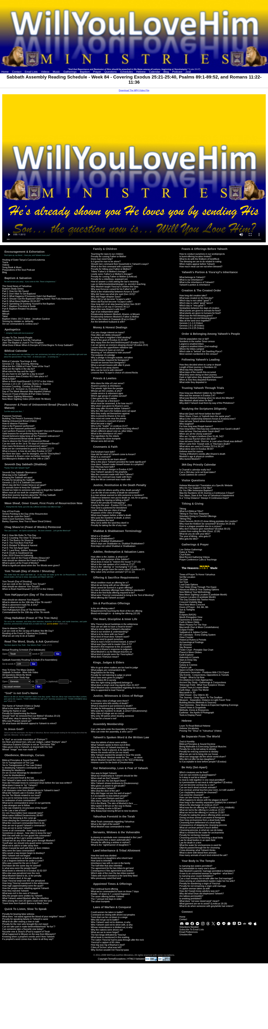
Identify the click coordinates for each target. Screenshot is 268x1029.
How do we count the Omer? (16, 516)
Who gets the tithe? (188, 539)
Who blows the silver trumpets (105, 438)
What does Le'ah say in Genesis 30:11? (110, 306)
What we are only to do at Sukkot (18, 636)
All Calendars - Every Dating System (197, 635)
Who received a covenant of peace (108, 421)
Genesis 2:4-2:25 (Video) (191, 328)
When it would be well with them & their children (26, 848)
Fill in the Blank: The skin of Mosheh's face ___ (114, 803)
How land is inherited (101, 860)
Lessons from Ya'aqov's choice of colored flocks (114, 372)
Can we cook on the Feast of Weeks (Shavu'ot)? (26, 558)
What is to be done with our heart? (108, 634)
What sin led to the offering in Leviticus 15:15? (202, 810)
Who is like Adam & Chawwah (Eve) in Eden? (113, 319)
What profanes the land (102, 520)
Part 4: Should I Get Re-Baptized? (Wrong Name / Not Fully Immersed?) (37, 299)
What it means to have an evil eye (107, 350)
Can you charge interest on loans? (108, 332)
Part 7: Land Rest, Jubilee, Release (19, 550)
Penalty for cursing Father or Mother (108, 256)
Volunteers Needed (188, 927)
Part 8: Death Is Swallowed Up (17, 553)
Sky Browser (185, 647)
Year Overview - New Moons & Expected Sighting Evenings (208, 705)
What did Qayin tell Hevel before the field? (200, 414)
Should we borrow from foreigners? (108, 362)
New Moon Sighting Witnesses (17, 396)
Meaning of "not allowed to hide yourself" (111, 352)
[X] (213, 923)
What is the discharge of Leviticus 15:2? (199, 805)
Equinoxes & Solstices (190, 620)
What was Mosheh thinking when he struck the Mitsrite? (206, 398)
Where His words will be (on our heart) (110, 752)
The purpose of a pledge (103, 355)
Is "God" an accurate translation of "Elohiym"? (24, 739)
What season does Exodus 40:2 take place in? (25, 376)
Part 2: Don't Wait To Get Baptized (19, 294)
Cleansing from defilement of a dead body (200, 822)
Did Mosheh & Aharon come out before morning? (26, 456)
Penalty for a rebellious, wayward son (109, 279)
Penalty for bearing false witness (18, 914)
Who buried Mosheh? (190, 459)
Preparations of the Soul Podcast (18, 270)
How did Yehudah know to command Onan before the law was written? (37, 783)
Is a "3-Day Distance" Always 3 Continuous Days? (204, 498)
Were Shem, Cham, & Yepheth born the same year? (204, 416)
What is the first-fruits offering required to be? (113, 592)
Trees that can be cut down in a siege (109, 917)
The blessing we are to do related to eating (200, 261)
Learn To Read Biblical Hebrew (194, 726)
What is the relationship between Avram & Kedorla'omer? (207, 419)
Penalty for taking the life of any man (109, 525)
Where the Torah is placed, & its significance (113, 750)
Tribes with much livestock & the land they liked (114, 876)
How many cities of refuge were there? (110, 701)
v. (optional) (52, 681)
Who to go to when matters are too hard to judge (114, 667)
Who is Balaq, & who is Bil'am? (106, 808)
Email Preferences (188, 932)
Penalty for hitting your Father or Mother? (111, 269)
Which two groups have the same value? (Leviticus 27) (118, 569)
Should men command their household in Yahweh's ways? (120, 264)
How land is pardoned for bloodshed (109, 508)
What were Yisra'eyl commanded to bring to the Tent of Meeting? (122, 595)
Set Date (183, 579)
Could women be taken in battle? (107, 912)
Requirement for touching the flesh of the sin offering (116, 611)
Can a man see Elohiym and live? (107, 798)
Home (5, 71)
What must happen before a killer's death (111, 515)
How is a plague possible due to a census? (200, 526)
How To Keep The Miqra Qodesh (18, 670)
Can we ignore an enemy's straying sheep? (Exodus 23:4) (119, 345)
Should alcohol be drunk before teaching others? (115, 428)
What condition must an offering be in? (110, 582)
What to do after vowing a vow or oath (20, 921)
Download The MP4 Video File (134, 90)
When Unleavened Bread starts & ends (21, 438)
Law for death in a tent (190, 842)
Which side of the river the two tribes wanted (112, 873)
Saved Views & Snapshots (192, 707)
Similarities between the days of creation (199, 308)
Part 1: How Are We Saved (15, 291)
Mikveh (5, 311)
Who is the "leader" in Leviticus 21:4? (109, 426)
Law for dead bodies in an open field (197, 840)
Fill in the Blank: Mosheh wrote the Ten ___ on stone (117, 757)
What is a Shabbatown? (102, 538)
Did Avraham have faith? (103, 452)
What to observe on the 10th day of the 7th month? (27, 602)
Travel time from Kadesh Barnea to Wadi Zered (25, 903)
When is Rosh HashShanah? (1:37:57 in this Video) (27, 381)
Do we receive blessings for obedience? (22, 773)
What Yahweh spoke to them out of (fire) (110, 745)
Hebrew (141, 71)
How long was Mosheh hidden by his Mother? (201, 393)
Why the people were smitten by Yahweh (22, 896)
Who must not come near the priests (108, 418)
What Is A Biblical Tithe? (191, 511)
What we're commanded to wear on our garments (26, 803)
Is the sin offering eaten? (103, 608)
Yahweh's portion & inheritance (194, 285)
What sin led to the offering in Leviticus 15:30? (202, 812)
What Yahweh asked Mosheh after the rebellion (25, 898)
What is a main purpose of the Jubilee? (110, 559)
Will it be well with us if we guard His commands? (26, 835)
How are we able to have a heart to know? (111, 626)
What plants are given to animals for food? (200, 310)
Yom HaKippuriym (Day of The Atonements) (23, 610)
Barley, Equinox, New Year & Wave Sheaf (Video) (26, 521)
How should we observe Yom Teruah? (21, 586)
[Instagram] (202, 923)
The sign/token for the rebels (105, 436)
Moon (182, 612)
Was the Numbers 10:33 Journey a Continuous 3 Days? (206, 493)
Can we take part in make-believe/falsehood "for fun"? (28, 926)
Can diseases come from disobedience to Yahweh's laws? (31, 790)
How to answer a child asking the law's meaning (114, 281)
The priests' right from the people (107, 388)
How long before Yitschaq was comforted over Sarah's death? (209, 429)
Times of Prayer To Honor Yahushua (197, 574)
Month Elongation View (190, 617)
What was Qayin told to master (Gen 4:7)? (111, 644)
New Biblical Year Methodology (194, 592)
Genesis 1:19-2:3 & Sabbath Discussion (22, 482)
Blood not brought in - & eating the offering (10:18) (115, 613)
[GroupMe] (234, 923)
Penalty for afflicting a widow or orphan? (110, 842)
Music (56, 71)
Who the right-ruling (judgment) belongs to (111, 682)
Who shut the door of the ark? (105, 791)
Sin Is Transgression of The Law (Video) (22, 765)
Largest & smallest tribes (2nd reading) (198, 346)
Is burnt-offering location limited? (195, 256)
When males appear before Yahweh (197, 264)
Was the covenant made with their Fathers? (112, 474)
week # (35, 654)
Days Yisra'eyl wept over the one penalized (23, 881)
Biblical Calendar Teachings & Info (19, 361)
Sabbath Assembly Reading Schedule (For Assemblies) (29, 660)
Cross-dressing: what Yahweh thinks (197, 850)
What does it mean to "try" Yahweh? (20, 785)
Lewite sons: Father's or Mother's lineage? (111, 274)
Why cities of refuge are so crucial (107, 713)
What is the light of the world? (105, 824)
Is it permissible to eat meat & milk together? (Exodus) (205, 782)
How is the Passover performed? (18, 426)
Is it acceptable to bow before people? (109, 796)
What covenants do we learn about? (108, 459)
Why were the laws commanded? (18, 850)
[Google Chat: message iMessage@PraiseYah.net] (239, 923)
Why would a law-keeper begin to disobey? (23, 853)
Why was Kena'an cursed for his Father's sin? (113, 289)
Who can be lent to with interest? (107, 370)
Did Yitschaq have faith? (103, 467)
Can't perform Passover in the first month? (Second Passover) (32, 431)
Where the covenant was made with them (111, 477)
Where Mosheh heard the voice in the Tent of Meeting (117, 760)
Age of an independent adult (105, 312)
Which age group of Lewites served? (109, 396)
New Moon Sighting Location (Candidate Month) (203, 594)
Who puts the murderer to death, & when (111, 518)
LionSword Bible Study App (15, 677)
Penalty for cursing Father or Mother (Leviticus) (114, 276)
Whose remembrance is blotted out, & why (111, 927)
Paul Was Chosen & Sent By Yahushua (21, 340)
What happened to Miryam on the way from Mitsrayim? (29, 934)
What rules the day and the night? (18, 371)
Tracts (5, 262)
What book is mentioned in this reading (110, 937)
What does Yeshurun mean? (105, 657)
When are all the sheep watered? (195, 434)
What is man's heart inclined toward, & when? (113, 642)
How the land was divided (103, 855)
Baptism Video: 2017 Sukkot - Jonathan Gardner (26, 319)
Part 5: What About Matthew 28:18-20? (21, 301)
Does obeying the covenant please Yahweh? (24, 820)
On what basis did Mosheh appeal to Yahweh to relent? (29, 723)
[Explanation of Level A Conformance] (164, 959)
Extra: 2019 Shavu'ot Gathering (17, 555)
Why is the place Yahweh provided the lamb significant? (118, 462)
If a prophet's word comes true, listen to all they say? (27, 939)
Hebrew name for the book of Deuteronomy (112, 762)
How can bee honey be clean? (194, 797)
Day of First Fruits (11, 511)
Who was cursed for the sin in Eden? (20, 863)
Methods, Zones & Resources (194, 710)
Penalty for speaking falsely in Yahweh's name (25, 919)
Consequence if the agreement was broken (112, 870)
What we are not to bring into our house (198, 754)
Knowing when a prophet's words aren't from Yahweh (28, 936)
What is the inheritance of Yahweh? (196, 282)
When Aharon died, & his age (16, 878)
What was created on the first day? (196, 298)
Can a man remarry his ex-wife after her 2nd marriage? (206, 878)
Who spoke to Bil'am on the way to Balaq (111, 806)
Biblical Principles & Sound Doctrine (20, 760)
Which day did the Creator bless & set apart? (24, 485)
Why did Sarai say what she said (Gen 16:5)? (113, 294)
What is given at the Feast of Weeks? (20, 563)
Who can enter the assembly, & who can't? (112, 731)
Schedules (126, 71)
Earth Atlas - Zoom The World (194, 690)
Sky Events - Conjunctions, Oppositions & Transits (204, 675)
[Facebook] (192, 923)
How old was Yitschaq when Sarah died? (199, 431)
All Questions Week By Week (16, 675)
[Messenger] (197, 923)
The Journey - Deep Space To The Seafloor (200, 697)
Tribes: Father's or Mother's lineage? (109, 271)
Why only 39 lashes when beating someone (112, 716)
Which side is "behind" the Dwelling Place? (200, 351)
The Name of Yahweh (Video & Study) (21, 706)
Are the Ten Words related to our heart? (21, 795)
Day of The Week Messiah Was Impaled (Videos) (26, 391)
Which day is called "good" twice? (196, 303)
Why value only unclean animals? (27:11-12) (113, 572)
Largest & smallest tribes (191, 344)
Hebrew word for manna (191, 451)
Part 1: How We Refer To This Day (19, 535)
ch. (33, 681)
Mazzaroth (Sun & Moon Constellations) (199, 627)
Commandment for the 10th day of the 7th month (26, 612)
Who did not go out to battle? (105, 920)
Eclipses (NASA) (187, 614)
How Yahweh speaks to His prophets (109, 472)
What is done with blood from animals (197, 853)
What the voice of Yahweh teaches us (109, 747)
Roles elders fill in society (103, 680)
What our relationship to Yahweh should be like (114, 776)
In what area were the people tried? (19, 868)
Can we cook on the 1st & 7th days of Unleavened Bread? (30, 443)
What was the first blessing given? (196, 315)
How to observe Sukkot (13, 628)
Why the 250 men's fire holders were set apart (113, 411)
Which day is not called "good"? (195, 300)
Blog (166, 71)
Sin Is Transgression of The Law (18, 763)
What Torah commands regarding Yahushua (112, 821)
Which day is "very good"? (192, 305)
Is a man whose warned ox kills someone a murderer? (117, 495)
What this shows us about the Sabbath (21, 497)
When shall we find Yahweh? (105, 778)
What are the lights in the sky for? (18, 369)
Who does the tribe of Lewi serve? (107, 383)
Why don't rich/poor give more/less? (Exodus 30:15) (204, 529)
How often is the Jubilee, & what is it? (109, 557)
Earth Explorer (186, 655)
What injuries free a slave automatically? (111, 840)
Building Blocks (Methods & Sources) (197, 702)
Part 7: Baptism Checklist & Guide (19, 306)
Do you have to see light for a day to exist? (23, 374)
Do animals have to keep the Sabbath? (21, 487)
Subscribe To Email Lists (191, 929)
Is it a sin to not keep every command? (21, 798)
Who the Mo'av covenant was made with (111, 479)
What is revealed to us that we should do (22, 858)
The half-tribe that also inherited (106, 865)
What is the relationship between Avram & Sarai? (115, 291)
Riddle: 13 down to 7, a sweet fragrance (110, 894)
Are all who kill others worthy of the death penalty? (115, 490)
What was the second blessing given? (198, 318)
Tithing (182, 509)
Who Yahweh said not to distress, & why (110, 922)
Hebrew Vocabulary (189, 728)
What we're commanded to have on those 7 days (115, 891)
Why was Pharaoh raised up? (16, 721)
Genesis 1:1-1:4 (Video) (191, 323)
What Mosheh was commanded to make (110, 826)
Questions (110, 71)
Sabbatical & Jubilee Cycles (193, 632)
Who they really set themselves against (110, 413)
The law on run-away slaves (105, 367)
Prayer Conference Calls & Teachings (198, 559)
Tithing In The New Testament (194, 514)
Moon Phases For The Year (193, 625)
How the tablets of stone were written (109, 742)
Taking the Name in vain (14, 711)
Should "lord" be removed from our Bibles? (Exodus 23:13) (31, 716)
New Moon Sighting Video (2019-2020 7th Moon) (26, 399)
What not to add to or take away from (20, 845)
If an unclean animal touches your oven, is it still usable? (207, 790)
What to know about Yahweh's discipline (111, 629)
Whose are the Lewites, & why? (106, 391)
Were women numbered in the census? (198, 354)
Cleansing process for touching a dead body (201, 837)
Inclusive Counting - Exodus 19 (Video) (21, 386)
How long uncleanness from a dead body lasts (202, 820)
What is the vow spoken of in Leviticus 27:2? (113, 564)
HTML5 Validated (136, 959)
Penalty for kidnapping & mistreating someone (113, 708)
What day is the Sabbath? (15, 475)
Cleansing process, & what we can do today (201, 830)
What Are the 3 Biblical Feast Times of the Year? (26, 366)
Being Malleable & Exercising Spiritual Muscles (202, 746)
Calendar (154, 71)
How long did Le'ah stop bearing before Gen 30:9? (116, 304)
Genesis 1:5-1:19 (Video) (191, 325)
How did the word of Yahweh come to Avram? (113, 454)
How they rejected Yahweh (15, 891)
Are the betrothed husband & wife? (108, 322)
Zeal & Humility (187, 741)
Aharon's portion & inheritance (106, 386)
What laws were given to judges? (107, 677)
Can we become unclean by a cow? (197, 785)
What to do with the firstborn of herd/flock (199, 259)
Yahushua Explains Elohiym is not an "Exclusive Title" (29, 744)
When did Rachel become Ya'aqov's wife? (111, 301)
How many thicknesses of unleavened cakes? (24, 446)
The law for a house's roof (103, 718)
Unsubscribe (185, 934)
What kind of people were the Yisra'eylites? (112, 654)
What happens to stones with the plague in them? (203, 800)
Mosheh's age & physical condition (196, 456)
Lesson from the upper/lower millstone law (111, 347)
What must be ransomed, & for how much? (112, 403)
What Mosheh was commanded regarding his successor (118, 687)
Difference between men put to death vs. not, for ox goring (119, 498)
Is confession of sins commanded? (19, 800)
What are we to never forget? (105, 932)
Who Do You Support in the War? (195, 488)
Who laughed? (186, 424)
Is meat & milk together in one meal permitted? (202, 780)
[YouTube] (187, 923)
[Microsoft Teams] (250, 923)
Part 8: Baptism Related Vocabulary (19, 309)
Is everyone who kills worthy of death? (109, 703)
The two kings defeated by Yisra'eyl (108, 935)
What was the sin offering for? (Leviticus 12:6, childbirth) (206, 807)
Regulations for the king (102, 672)
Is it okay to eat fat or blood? (193, 777)
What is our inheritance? (191, 280)
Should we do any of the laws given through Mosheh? (28, 840)
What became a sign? (101, 423)
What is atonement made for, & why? (20, 605)
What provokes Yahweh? (103, 788)
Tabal (5, 316)
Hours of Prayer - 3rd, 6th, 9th (193, 607)
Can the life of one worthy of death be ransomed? (115, 492)
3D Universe (185, 645)
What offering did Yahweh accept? (108, 597)
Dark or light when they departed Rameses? (201, 377)
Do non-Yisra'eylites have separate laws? (22, 813)
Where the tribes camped (191, 349)
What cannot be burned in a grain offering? (112, 587)
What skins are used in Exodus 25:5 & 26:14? (201, 446)
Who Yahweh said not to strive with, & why (112, 925)
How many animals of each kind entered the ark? (203, 855)
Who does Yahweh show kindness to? (110, 801)
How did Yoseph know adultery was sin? (199, 891)
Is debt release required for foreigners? (110, 360)
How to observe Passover (15, 423)
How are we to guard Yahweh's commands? (24, 825)
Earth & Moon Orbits (189, 622)
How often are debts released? (106, 335)
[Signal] (229, 923)
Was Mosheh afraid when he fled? (196, 400)
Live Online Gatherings (190, 549)
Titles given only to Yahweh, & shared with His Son (27, 747)
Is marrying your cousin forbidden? (196, 876)
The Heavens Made (199, 568)
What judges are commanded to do (108, 670)
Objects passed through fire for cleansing (199, 847)
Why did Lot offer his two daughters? (197, 759)
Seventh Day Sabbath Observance (19, 472)
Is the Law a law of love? (14, 810)
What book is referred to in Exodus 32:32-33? (24, 870)
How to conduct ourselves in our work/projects (202, 254)
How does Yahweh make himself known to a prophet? (117, 464)
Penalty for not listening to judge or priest (111, 675)
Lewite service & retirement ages (107, 393)
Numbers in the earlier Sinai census (197, 341)
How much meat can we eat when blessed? (200, 266)
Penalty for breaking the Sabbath (18, 480)
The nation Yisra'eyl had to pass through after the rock (117, 940)
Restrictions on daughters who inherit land (111, 858)
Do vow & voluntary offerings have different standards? (118, 590)
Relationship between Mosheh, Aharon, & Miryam (115, 314)
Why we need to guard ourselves (107, 639)
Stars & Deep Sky (188, 660)
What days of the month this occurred (197, 372)
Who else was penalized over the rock (21, 873)
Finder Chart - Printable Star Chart (196, 650)
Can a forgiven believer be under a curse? (23, 860)
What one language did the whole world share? (202, 756)
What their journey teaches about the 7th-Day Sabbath (29, 495)
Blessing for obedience (13, 770)
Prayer (97, 71)
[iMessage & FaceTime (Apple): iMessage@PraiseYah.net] (255, 923)
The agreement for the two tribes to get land (112, 868)
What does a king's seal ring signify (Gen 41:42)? (115, 685)
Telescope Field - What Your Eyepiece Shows (202, 685)
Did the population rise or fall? (194, 339)
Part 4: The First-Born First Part (17, 543)
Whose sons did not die (102, 441)
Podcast (177, 71)
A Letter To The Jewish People (17, 337)
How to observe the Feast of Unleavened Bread (25, 441)
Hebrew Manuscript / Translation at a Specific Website (206, 485)
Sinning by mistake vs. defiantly (17, 321)
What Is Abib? (9, 379)
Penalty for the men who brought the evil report (25, 924)
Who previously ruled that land (106, 878)
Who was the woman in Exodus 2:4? (197, 395)
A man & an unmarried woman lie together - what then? (206, 873)
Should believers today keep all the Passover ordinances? (31, 436)
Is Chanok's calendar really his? (195, 469)
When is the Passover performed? (19, 428)
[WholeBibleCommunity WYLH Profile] (244, 923)
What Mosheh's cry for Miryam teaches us (111, 652)
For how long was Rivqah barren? (196, 426)
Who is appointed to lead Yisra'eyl (107, 690)
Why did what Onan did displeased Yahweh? (201, 893)
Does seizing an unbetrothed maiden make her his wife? (207, 881)
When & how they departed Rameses (197, 380)
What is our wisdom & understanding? (109, 632)
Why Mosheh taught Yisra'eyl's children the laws (114, 286)
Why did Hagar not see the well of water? (111, 793)
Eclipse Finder (186, 630)
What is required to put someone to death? (112, 706)
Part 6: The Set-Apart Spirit (15, 548)
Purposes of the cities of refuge (106, 513)
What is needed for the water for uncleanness (201, 832)
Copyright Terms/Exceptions (112, 959)
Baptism (85, 71)
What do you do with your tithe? (194, 534)
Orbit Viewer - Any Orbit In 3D (193, 695)
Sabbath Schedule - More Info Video (20, 672)
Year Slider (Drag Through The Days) (197, 587)
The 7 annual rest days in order (106, 899)
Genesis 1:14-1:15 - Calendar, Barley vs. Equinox (26, 384)
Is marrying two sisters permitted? (195, 866)
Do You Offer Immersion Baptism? (196, 490)
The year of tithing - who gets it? (195, 536)
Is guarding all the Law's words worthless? (23, 838)
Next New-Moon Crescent (192, 604)
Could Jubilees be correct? (192, 475)
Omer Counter (186, 637)
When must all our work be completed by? (23, 492)
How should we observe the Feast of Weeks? (24, 560)
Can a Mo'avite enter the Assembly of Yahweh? (114, 729)
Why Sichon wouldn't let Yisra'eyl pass (110, 950)
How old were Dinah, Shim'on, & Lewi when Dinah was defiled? (210, 441)
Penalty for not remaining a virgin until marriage (202, 886)
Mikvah (5, 314)
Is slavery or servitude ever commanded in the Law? (116, 837)
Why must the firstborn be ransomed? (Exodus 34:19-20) (207, 524)
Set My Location (187, 577)
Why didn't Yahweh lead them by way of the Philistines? (206, 403)
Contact (16, 71)
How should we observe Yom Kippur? (21, 600)
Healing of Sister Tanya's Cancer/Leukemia (23, 260)
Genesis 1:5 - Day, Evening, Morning (20, 364)
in (70, 681)
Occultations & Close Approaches (196, 680)
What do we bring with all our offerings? (110, 585)
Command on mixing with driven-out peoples (113, 915)
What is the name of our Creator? (18, 708)
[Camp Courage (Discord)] (181, 923)
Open (5, 654)
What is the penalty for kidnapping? (108, 503)
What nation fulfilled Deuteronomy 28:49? (22, 815)
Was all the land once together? (194, 320)
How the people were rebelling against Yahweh (25, 888)
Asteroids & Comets (189, 657)
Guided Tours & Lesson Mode (194, 687)
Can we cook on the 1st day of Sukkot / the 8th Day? (28, 631)
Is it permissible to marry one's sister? (197, 868)
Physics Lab (185, 667)
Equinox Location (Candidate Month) (197, 597)
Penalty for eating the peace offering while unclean (204, 815)
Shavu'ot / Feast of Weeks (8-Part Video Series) (25, 394)
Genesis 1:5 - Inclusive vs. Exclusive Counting (25, 389)
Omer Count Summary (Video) (17, 519)
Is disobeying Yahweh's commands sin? (22, 768)
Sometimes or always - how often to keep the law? (27, 833)
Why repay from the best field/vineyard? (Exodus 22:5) (117, 342)
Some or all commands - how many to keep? (24, 830)
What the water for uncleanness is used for (200, 845)
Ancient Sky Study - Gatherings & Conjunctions (202, 682)
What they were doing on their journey (198, 375)
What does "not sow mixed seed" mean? (199, 901)
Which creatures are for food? (193, 772)
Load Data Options (188, 584)
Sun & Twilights (187, 609)
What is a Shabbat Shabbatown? (107, 541)
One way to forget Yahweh (104, 773)
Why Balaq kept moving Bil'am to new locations (114, 811)
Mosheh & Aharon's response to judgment (111, 649)
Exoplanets (185, 662)
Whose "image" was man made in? (19, 749)
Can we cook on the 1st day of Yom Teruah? (24, 584)
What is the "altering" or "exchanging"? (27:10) (114, 567)
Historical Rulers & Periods (192, 640)
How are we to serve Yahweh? (17, 828)
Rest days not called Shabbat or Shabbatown (113, 546)
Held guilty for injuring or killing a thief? (110, 500)
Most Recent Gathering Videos (194, 557)
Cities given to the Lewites (104, 398)
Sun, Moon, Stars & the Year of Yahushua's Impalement (206, 495)
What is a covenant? (101, 457)
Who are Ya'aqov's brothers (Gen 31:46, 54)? (201, 436)
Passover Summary (12, 416)
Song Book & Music (12, 267)
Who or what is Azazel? (13, 607)
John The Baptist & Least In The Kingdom (22, 342)
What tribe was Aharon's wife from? (108, 309)
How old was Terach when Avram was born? (201, 421)
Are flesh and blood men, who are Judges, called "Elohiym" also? (34, 742)
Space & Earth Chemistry (191, 670)
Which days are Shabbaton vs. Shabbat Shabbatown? (117, 543)
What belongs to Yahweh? (192, 277)
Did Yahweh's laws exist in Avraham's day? (23, 780)
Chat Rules (185, 554)
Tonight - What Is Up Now (191, 677)
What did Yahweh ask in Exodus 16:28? (22, 793)
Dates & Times (186, 552)
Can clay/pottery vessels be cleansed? (198, 792)
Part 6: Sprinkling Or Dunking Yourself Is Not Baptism (28, 304)
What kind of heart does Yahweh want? (110, 637)
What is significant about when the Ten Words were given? (31, 565)
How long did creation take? (193, 295)
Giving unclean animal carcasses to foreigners (202, 817)
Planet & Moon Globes (190, 652)
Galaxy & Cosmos (188, 665)
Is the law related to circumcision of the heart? (24, 808)
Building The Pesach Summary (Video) (21, 418)
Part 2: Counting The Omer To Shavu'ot (21, 538)
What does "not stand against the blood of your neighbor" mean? (34, 916)
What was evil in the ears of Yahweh (20, 893)
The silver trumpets (100, 901)
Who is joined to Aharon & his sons (108, 416)
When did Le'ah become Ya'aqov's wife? (111, 299)
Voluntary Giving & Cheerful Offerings (197, 516)
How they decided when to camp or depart (200, 364)
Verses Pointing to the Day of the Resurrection (25, 514)
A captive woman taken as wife (194, 888)
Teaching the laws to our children (107, 254)
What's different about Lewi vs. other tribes (111, 431)
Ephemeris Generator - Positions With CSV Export (204, 672)
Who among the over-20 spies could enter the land (27, 901)
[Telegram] (218, 923)
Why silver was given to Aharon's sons (110, 406)
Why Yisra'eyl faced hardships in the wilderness (114, 624)
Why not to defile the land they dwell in (110, 523)
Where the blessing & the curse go (19, 818)
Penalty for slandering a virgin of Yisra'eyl (199, 883)
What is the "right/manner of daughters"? (111, 845)
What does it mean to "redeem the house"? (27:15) (116, 562)
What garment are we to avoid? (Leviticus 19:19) (203, 903)
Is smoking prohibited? (190, 898)
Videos (45, 71)
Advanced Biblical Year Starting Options (199, 589)
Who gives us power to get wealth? (108, 786)
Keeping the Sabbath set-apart (17, 477)
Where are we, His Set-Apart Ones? (108, 781)
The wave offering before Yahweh (107, 896)
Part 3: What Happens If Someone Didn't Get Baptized (29, 296)
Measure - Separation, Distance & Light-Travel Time (204, 700)
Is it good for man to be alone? (106, 261)
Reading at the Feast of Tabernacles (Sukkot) (24, 633)
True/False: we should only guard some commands (27, 843)
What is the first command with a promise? (111, 266)
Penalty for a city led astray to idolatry (197, 749)
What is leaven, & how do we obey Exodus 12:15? (27, 451)
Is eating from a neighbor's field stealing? (111, 337)
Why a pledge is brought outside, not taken (112, 357)
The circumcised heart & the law (18, 778)
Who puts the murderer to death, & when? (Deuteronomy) (119, 711)
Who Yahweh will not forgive (16, 855)
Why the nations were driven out (107, 930)
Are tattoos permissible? (191, 896)
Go (57, 654)
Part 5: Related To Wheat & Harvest (19, 545)
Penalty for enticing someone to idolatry (198, 751)
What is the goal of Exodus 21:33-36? (109, 340)
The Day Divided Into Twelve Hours (197, 599)
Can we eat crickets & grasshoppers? (197, 775)
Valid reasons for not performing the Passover (24, 433)
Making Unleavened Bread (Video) (19, 421)
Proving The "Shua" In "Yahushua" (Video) (200, 731)
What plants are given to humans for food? (200, 313)
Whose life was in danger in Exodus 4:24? (111, 469)
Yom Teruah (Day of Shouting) (17, 581)
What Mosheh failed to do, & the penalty (21, 876)
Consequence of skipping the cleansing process (203, 825)
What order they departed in (193, 382)
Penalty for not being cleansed (194, 835)
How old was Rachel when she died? (197, 439)
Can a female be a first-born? (105, 401)
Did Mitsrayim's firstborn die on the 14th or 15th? (26, 458)
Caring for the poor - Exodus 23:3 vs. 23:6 (111, 505)
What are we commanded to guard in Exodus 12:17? (28, 448)
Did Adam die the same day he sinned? (21, 865)
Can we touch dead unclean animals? (198, 787)
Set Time (183, 582)
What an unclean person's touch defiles (198, 827)
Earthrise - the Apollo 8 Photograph (196, 712)
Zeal (188, 71)
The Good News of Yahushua (16, 286)
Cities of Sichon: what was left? (106, 947)
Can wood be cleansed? (191, 795)
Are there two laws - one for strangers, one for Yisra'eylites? (31, 453)
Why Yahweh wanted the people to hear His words (116, 755)
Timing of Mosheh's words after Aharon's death (202, 454)
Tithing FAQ (185, 519)
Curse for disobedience (13, 775)
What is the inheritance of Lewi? (106, 433)
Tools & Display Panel (190, 715)
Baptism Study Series (13, 289)
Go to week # (8, 664)
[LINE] (223, 923)
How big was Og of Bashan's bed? (108, 945)
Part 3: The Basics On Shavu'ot (17, 540)
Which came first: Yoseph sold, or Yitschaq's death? (204, 444)
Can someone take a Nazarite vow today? (23, 929)
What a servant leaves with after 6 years (110, 365)
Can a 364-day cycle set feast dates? (197, 472)
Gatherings (70, 71)
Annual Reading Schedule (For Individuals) (23, 650)
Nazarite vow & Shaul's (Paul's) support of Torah (26, 931)
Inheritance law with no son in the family (110, 863)
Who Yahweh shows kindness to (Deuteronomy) (114, 783)
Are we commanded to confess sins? (20, 324)
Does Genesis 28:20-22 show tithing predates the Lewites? (208, 521)
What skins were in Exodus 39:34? (196, 449)
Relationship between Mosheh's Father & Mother (115, 317)
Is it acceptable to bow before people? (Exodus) (202, 761)
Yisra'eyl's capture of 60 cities (105, 942)
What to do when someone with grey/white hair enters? (206, 906)
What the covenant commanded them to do (23, 823)
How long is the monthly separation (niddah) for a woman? (208, 802)
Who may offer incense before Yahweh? (110, 408)
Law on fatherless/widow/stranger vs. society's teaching (118, 284)
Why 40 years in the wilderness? (18, 788)
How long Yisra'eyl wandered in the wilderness (25, 883)
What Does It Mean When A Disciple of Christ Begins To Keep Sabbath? (37, 345)
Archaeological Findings (191, 642)
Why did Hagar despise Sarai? (106, 296)
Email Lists (31, 71)
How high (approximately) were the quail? (22, 886)
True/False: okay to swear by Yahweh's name (24, 718)
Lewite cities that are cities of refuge (108, 510)
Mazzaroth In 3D (187, 692)
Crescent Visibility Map (190, 602)
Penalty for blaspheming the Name (19, 713)
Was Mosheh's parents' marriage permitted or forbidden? (207, 871)
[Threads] (208, 923)
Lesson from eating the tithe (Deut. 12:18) (199, 531)
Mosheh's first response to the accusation (111, 647)
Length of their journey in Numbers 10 (197, 367)
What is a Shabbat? (100, 536)
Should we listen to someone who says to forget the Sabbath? (32, 490)
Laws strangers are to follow (16, 805)
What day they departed (191, 370)
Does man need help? (102, 259)
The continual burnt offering (104, 889)
